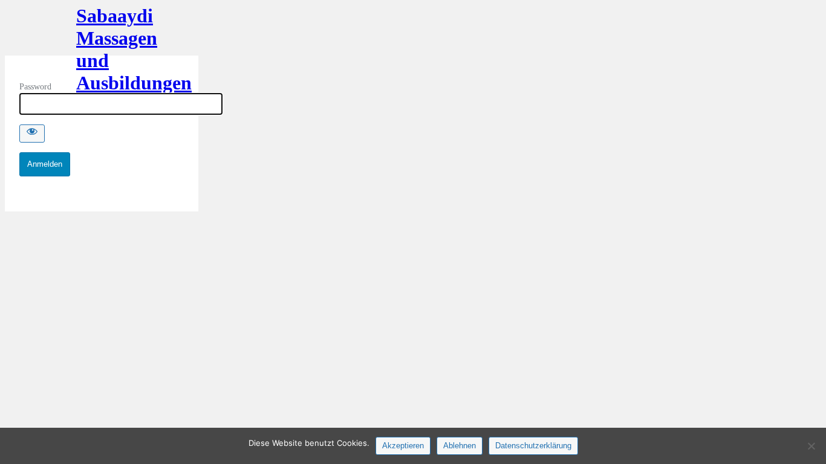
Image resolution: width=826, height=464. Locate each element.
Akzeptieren (403, 445)
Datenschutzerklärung (533, 445)
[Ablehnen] (811, 446)
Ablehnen (459, 445)
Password (35, 86)
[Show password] (32, 133)
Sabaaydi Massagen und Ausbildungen (101, 30)
